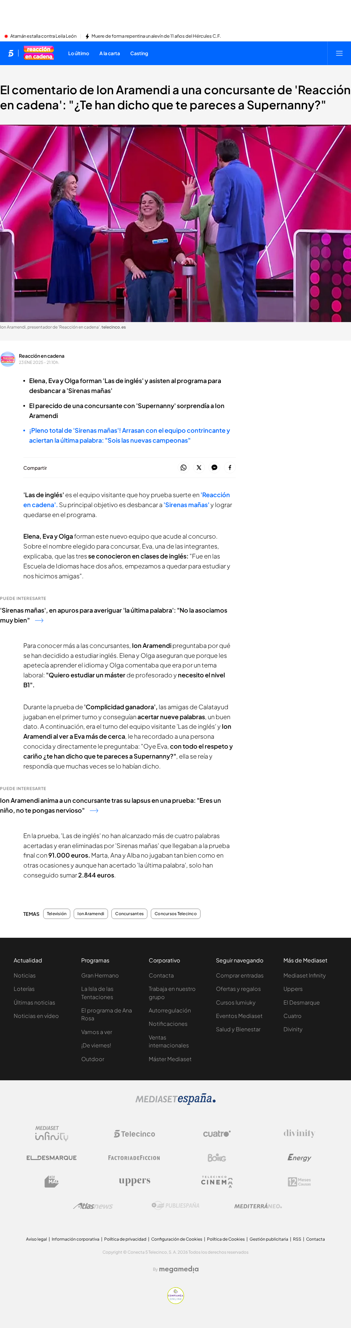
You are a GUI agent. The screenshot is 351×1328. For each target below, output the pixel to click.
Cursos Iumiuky (236, 1002)
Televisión (56, 914)
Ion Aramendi (90, 914)
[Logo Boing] (217, 1157)
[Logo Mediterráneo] (258, 1205)
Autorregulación (170, 1010)
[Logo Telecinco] (134, 1133)
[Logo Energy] (300, 1157)
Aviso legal (36, 1239)
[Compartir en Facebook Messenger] (214, 468)
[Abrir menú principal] (339, 53)
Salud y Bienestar (238, 1029)
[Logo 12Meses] (299, 1181)
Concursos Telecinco (176, 914)
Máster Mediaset (170, 1058)
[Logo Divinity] (299, 1133)
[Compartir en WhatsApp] (184, 468)
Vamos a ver (96, 1031)
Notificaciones (168, 1023)
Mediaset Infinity (304, 975)
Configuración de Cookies (176, 1239)
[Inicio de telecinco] (10, 53)
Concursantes (129, 914)
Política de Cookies (226, 1239)
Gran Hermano (100, 975)
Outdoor (92, 1058)
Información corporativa (75, 1239)
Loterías (24, 988)
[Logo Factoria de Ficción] (134, 1157)
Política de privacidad (125, 1239)
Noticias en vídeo (36, 1015)
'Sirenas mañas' (186, 504)
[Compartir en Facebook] (230, 468)
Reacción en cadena (41, 355)
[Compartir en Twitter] (199, 468)
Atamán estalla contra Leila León (43, 36)
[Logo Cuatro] (217, 1133)
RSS (297, 1239)
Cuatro (292, 1015)
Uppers (293, 988)
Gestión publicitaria (269, 1239)
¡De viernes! (96, 1045)
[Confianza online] (175, 1302)
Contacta (161, 975)
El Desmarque (301, 1002)
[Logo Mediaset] (175, 1103)
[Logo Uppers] (134, 1181)
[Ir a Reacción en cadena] (39, 53)
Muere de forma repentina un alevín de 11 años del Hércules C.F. (156, 36)
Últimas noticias (34, 1002)
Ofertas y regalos (238, 988)
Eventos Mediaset (239, 1015)
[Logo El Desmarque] (51, 1158)
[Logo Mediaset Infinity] (51, 1133)
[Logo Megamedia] (178, 1269)
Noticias (25, 975)
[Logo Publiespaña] (175, 1205)
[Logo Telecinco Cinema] (217, 1182)
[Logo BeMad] (52, 1181)
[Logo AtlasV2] (93, 1206)
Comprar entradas (240, 975)
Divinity (293, 1029)
